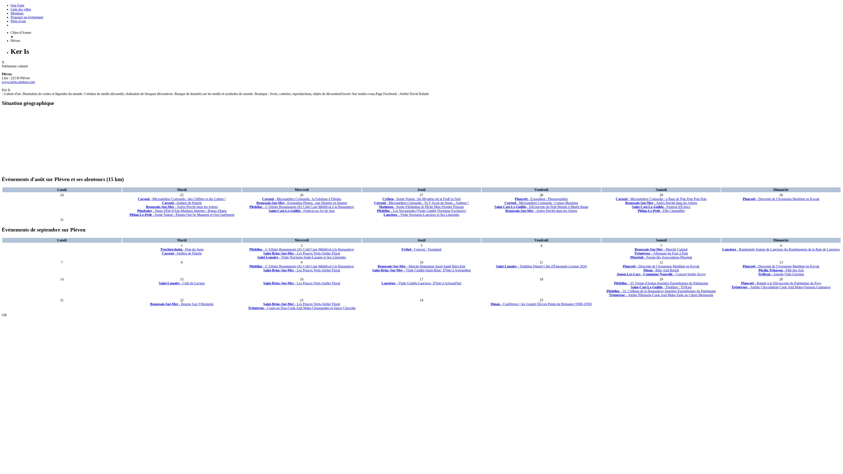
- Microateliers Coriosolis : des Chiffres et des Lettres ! (182, 199)
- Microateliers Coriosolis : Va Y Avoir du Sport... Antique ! (421, 203)
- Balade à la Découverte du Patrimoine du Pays (781, 283)
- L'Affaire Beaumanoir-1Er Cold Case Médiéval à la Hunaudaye (301, 207)
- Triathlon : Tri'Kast (661, 287)
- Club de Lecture (182, 283)
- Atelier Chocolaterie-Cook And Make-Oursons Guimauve (781, 287)
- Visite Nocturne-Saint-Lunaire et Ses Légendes (301, 257)
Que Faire (17, 5)
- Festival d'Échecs (661, 207)
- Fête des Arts (781, 270)
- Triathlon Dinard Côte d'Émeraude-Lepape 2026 (541, 266)
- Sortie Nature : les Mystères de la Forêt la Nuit (421, 199)
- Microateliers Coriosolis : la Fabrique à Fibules (301, 199)
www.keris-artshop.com (18, 82)
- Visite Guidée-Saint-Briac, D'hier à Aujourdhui (421, 270)
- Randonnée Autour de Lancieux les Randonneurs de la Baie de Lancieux (781, 249)
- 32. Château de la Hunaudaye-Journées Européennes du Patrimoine (661, 291)
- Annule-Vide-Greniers (781, 274)
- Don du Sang (182, 249)
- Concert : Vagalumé (421, 249)
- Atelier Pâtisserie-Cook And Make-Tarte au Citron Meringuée (661, 295)
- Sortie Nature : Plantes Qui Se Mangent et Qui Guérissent (182, 215)
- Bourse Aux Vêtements (181, 304)
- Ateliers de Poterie (182, 203)
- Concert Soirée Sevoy (661, 274)
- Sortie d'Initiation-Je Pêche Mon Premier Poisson (421, 207)
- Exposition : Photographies (541, 199)
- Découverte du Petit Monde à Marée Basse (541, 207)
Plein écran (18, 21)
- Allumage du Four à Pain (661, 253)
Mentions (17, 13)
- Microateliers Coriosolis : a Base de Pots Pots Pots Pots (661, 199)
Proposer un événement (27, 17)
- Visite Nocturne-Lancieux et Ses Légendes (421, 215)
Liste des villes (21, 9)
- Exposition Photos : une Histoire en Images (301, 203)
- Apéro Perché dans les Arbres (182, 207)
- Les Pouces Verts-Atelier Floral (301, 253)
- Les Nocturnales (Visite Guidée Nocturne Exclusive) (421, 211)
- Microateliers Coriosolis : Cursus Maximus (541, 203)
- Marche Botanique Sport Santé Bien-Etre (421, 266)
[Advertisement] (133, 141)
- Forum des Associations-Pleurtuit (661, 257)
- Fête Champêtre (661, 211)
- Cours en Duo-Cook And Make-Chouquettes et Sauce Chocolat (301, 308)
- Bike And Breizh (661, 270)
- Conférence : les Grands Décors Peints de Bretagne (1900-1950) (541, 304)
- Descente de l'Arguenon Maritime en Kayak (781, 199)
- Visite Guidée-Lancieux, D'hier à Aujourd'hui (421, 283)
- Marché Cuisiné (661, 249)
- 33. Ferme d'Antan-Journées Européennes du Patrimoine (661, 283)
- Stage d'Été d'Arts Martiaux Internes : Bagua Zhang (182, 211)
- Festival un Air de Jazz (302, 211)
